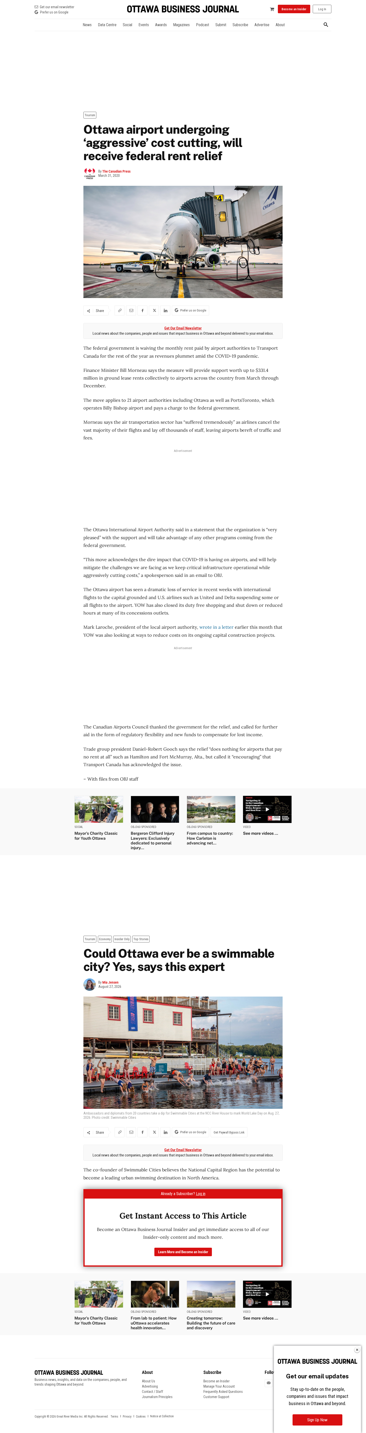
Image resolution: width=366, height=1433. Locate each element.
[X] (154, 310)
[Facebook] (142, 310)
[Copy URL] (119, 310)
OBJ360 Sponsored (143, 826)
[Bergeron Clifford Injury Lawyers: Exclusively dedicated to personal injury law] (155, 809)
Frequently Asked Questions (223, 1392)
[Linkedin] (165, 310)
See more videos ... (260, 833)
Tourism (90, 115)
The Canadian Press (116, 171)
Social (78, 826)
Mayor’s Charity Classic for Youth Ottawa (96, 835)
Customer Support (216, 1397)
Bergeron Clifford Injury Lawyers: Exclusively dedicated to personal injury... (153, 840)
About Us (148, 1381)
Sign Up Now (317, 1420)
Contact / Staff (152, 1392)
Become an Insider (216, 1381)
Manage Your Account (219, 1386)
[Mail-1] (269, 1383)
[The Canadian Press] (90, 173)
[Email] (131, 310)
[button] (325, 24)
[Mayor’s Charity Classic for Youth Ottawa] (98, 809)
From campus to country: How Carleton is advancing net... (210, 838)
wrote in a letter (216, 627)
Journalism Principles (157, 1397)
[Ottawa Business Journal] (183, 9)
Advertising (150, 1386)
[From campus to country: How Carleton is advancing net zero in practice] (211, 809)
